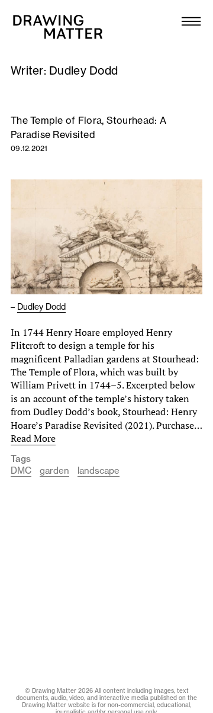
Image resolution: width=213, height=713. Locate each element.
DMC (21, 470)
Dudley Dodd (41, 306)
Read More (33, 438)
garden (54, 470)
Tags (21, 459)
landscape (99, 470)
